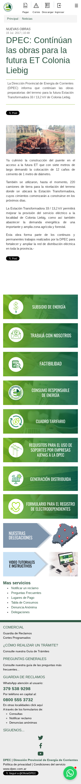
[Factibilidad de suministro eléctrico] (40, 366)
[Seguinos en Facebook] (40, 746)
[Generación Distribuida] (40, 478)
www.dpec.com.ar (14, 768)
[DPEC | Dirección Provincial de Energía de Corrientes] (7, 4)
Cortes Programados (17, 637)
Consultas (15, 713)
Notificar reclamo (20, 718)
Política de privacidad (17, 764)
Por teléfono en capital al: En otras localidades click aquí (23, 699)
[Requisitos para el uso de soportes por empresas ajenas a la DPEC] (40, 452)
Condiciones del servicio (49, 764)
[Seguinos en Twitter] (40, 738)
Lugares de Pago (22, 597)
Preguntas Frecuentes (26, 593)
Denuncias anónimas (23, 722)
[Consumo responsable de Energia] (40, 394)
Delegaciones (20, 612)
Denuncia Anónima (24, 607)
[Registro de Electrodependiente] (40, 506)
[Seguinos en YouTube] (40, 754)
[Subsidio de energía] (40, 308)
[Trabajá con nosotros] (40, 337)
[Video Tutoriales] (40, 566)
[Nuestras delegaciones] (40, 537)
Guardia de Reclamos (17, 633)
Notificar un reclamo (24, 588)
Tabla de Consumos (24, 602)
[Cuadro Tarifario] (40, 423)
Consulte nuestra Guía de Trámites (26, 651)
